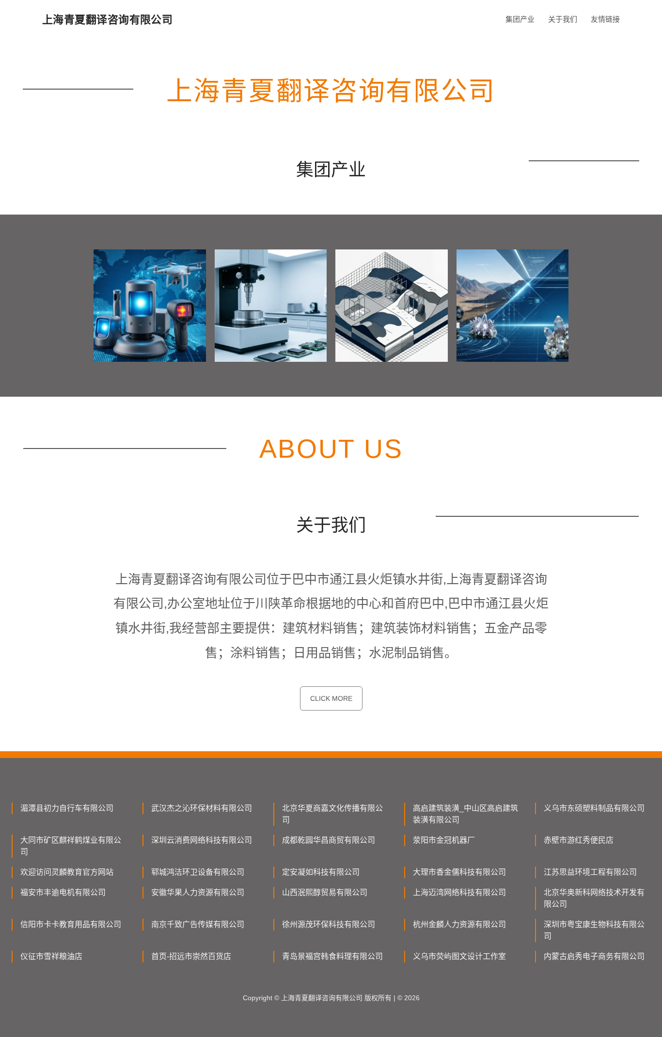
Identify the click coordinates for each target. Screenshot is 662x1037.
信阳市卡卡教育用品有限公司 (70, 924)
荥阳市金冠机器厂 (444, 840)
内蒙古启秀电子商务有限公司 (594, 956)
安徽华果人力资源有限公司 (197, 892)
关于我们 (562, 19)
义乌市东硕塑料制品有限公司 (594, 808)
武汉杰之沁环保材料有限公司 (201, 808)
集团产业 (520, 19)
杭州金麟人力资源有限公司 (459, 924)
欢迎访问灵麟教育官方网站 (66, 872)
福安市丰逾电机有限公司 (63, 892)
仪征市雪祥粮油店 (51, 956)
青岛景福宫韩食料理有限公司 (332, 956)
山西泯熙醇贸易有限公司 (324, 892)
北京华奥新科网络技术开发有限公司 (594, 898)
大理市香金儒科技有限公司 (459, 872)
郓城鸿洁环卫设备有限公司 (197, 872)
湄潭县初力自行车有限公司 (66, 808)
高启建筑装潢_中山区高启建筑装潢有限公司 (465, 814)
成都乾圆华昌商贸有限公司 (328, 840)
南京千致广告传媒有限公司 (197, 924)
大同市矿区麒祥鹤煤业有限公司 (70, 846)
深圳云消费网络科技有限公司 (201, 840)
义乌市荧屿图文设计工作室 (459, 956)
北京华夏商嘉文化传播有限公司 (332, 814)
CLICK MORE (331, 698)
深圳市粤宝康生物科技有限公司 (594, 930)
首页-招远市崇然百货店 (191, 956)
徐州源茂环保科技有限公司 (328, 924)
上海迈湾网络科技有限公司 (459, 892)
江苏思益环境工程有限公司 (590, 872)
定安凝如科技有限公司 (321, 872)
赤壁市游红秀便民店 (579, 840)
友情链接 (605, 19)
